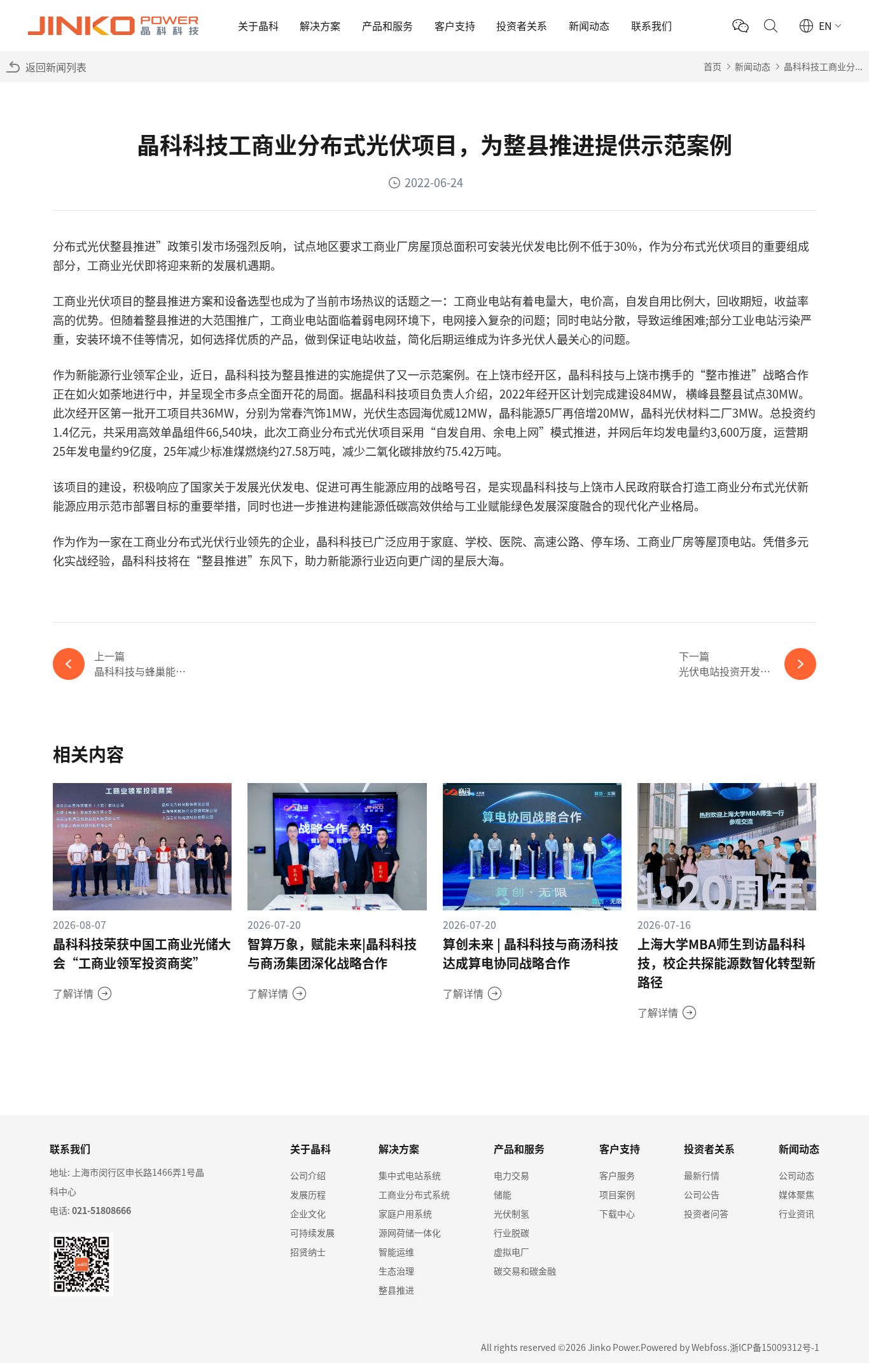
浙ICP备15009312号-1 (774, 1347)
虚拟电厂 (511, 1251)
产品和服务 (387, 25)
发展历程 (308, 1194)
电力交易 (511, 1175)
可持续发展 (312, 1232)
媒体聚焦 (796, 1194)
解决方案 (320, 25)
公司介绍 (308, 1175)
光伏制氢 (511, 1213)
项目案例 (617, 1194)
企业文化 (308, 1213)
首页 (712, 66)
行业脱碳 (511, 1232)
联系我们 (651, 25)
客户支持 (454, 25)
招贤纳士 (308, 1251)
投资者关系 (521, 25)
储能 (502, 1194)
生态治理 (396, 1270)
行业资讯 (796, 1213)
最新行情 (702, 1175)
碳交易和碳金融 (525, 1270)
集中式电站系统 (410, 1175)
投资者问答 (706, 1213)
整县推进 (396, 1289)
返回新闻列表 (56, 66)
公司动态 (796, 1175)
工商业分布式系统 (414, 1194)
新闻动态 (589, 25)
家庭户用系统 (405, 1213)
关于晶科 (258, 25)
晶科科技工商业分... (823, 66)
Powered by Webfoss (684, 1347)
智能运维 (396, 1251)
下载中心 (617, 1213)
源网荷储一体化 (410, 1232)
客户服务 (617, 1175)
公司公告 (702, 1194)
